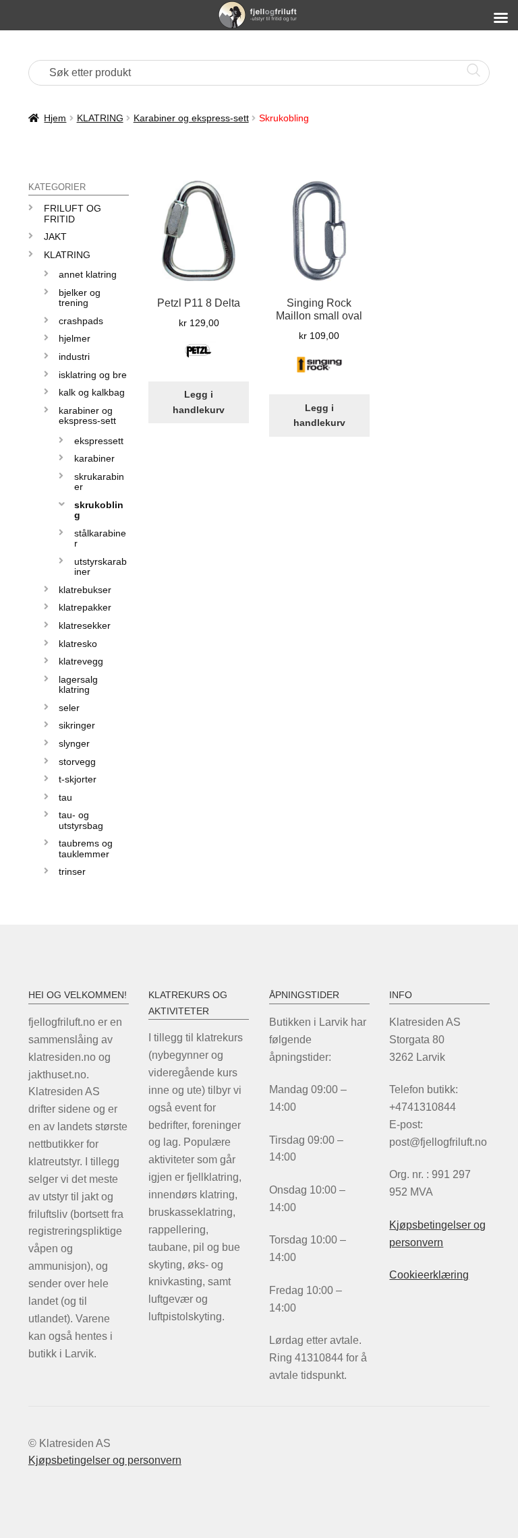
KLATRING (100, 118)
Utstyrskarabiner (100, 566)
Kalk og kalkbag (92, 392)
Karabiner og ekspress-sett (191, 118)
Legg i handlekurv (199, 402)
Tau (65, 797)
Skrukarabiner (99, 481)
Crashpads (81, 320)
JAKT (55, 236)
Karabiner (94, 458)
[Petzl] (199, 359)
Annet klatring (88, 274)
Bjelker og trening (79, 297)
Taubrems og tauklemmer (86, 848)
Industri (74, 356)
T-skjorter (77, 779)
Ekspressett (98, 440)
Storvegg (77, 761)
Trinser (72, 871)
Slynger (74, 743)
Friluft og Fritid (72, 213)
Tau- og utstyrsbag (81, 819)
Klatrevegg (81, 661)
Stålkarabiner (100, 538)
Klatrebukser (85, 589)
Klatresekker (85, 625)
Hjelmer (74, 338)
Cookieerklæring (429, 1275)
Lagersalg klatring (78, 684)
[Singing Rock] (319, 372)
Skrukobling (98, 509)
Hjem (55, 118)
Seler (69, 707)
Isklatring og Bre (93, 374)
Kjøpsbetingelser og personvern (104, 1460)
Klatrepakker (85, 607)
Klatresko (78, 643)
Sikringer (77, 725)
